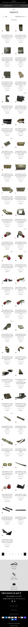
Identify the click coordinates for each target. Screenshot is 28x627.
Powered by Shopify (14, 625)
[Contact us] (14, 584)
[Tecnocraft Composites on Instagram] (12, 601)
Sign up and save (14, 614)
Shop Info (14, 610)
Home (14, 9)
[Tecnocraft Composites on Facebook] (14, 601)
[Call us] (14, 574)
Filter (6, 16)
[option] (14, 2)
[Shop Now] (14, 563)
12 (12, 554)
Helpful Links (14, 606)
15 (21, 554)
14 (18, 554)
